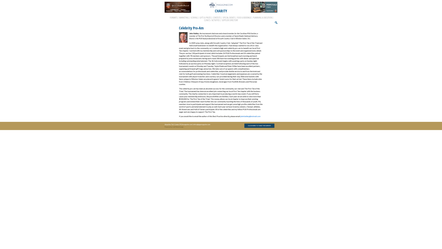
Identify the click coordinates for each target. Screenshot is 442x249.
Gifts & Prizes (205, 17)
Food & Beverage (244, 17)
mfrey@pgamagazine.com (201, 124)
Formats (173, 17)
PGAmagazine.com (186, 124)
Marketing (184, 17)
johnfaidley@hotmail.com (250, 116)
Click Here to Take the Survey (259, 125)
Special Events (229, 17)
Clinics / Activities (212, 20)
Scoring (194, 17)
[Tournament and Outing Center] (221, 5)
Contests (217, 17)
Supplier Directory (230, 20)
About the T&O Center (172, 124)
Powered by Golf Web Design (174, 127)
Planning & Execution (262, 17)
